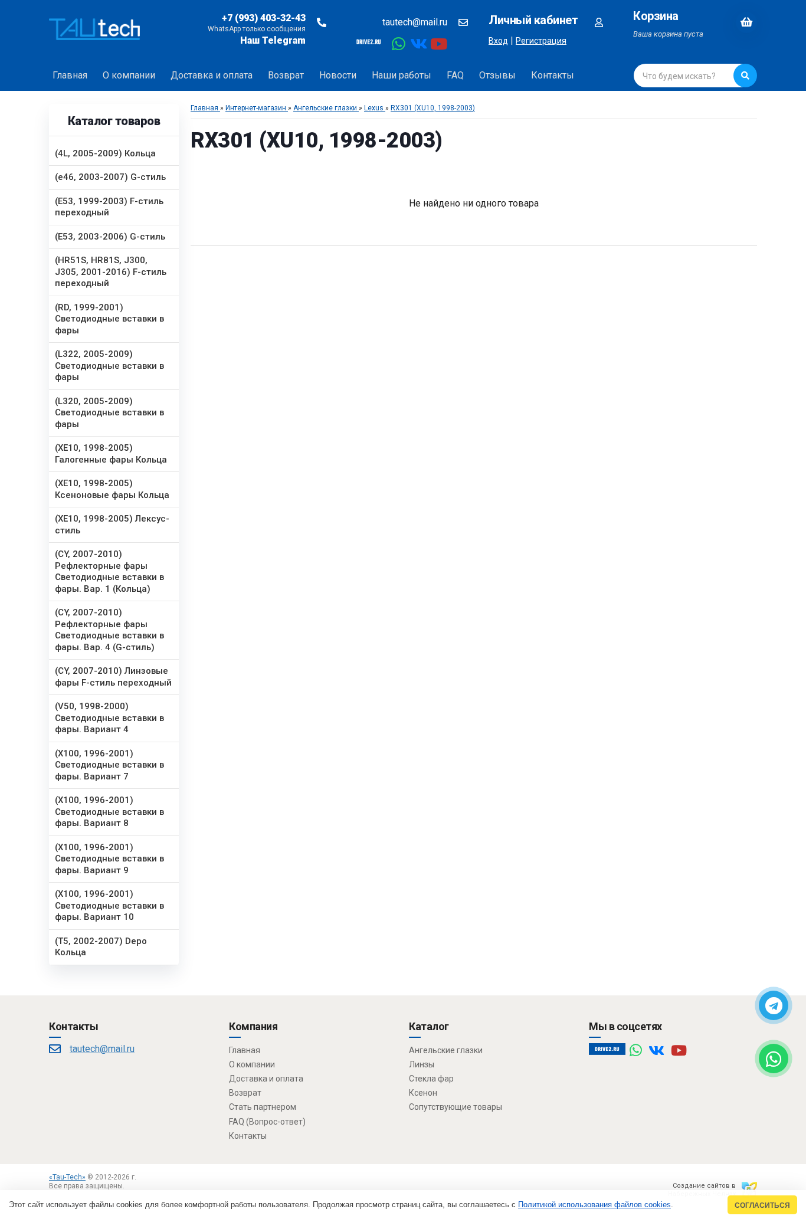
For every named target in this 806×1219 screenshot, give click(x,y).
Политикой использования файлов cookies (594, 1204)
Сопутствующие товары (455, 1107)
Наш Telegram (273, 40)
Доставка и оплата (266, 1078)
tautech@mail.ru (414, 22)
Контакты (248, 1136)
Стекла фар (431, 1078)
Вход (498, 40)
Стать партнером (262, 1107)
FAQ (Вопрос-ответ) (267, 1121)
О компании (252, 1064)
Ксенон (423, 1092)
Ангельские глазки (446, 1050)
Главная (244, 1050)
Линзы (421, 1064)
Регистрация (541, 40)
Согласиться (762, 1205)
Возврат (245, 1092)
